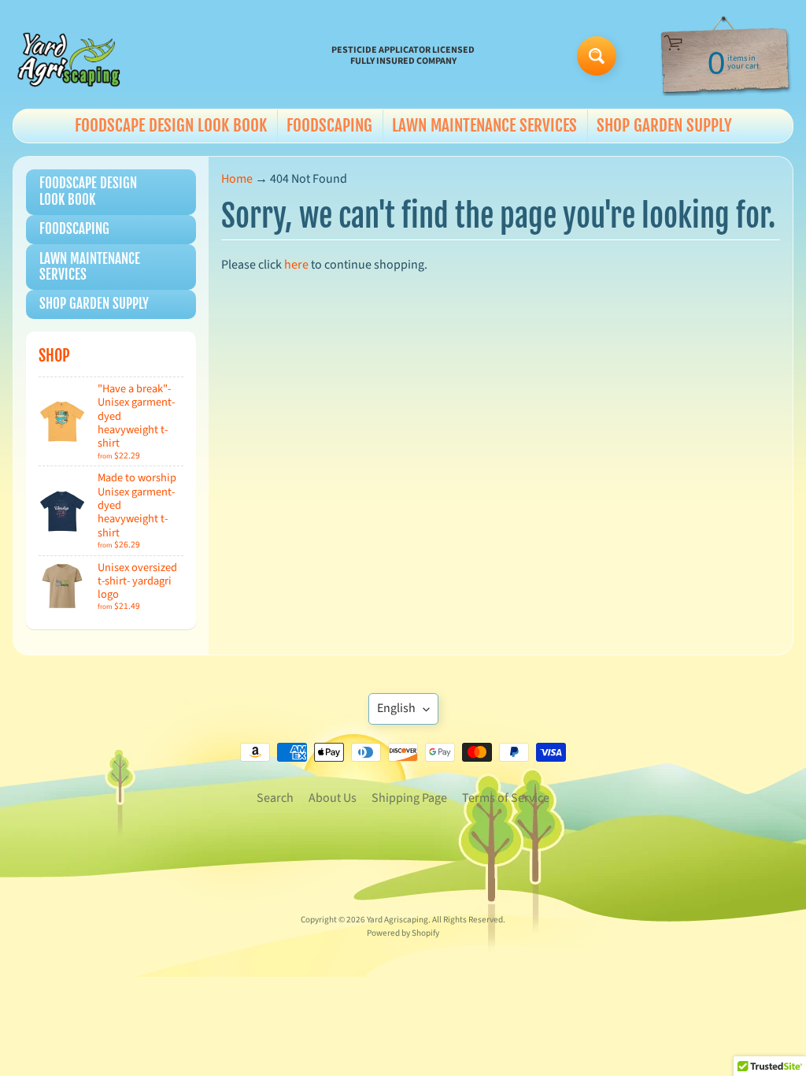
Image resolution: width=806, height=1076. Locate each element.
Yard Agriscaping (397, 920)
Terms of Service (505, 798)
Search (275, 798)
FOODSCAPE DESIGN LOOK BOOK (171, 125)
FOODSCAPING (329, 125)
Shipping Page (409, 798)
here (296, 264)
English (396, 708)
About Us (333, 798)
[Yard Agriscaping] (72, 56)
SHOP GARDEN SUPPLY (664, 125)
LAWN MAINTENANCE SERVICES (484, 125)
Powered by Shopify (403, 933)
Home (237, 178)
